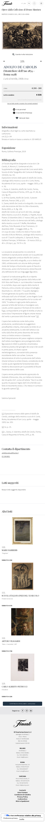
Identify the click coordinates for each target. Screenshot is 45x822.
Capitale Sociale (20, 743)
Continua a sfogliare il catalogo (22, 704)
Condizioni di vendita (22, 794)
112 (3, 638)
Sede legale (18, 734)
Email (18, 757)
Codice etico (22, 799)
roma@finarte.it (24, 771)
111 (3, 592)
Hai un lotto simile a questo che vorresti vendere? (22, 103)
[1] (3, 413)
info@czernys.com (24, 785)
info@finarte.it (24, 757)
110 (3, 547)
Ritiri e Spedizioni (22, 801)
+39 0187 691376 (25, 781)
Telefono (18, 753)
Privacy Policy (22, 797)
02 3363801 (6, 456)
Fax (18, 755)
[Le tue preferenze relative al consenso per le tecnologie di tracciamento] (10, 818)
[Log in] (34, 3)
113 (3, 683)
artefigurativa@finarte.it (10, 453)
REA (19, 741)
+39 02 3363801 (25, 753)
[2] (3, 427)
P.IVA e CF (18, 739)
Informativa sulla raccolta (13, 819)
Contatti (22, 790)
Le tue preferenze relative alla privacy (25, 815)
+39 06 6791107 (25, 767)
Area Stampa (22, 792)
